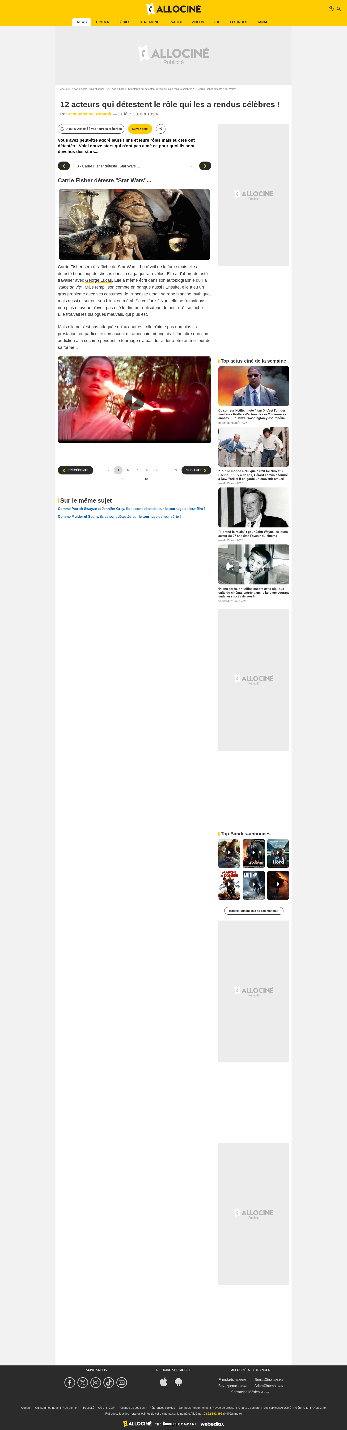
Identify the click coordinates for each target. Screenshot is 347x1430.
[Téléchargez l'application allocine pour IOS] (166, 1381)
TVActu (175, 22)
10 (122, 479)
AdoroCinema (265, 1386)
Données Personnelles (193, 1407)
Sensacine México (245, 1392)
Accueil (64, 89)
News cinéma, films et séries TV (90, 89)
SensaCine (263, 1379)
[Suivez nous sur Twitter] (83, 1382)
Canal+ (263, 22)
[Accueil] (173, 9)
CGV (112, 1407)
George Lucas (98, 280)
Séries (124, 22)
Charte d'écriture (249, 1407)
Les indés (238, 22)
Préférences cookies (162, 1407)
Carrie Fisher (70, 266)
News (82, 22)
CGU (101, 1407)
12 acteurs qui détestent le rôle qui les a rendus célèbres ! (161, 89)
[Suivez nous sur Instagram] (96, 1382)
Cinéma (102, 22)
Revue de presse (223, 1407)
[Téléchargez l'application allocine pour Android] (181, 1381)
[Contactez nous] (122, 1382)
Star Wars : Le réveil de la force (147, 266)
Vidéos (198, 22)
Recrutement (71, 1407)
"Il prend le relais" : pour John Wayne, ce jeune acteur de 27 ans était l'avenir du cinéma (253, 533)
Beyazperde (227, 1386)
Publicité (88, 1407)
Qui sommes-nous (47, 1407)
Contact (26, 1407)
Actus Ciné (118, 89)
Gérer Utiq (302, 1407)
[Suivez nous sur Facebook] (70, 1382)
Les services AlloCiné (277, 1407)
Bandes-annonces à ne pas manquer (254, 910)
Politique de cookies (132, 1407)
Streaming (150, 22)
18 (146, 479)
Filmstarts (226, 1379)
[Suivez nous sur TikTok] (109, 1382)
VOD (216, 22)
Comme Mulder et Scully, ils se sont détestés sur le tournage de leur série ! (119, 516)
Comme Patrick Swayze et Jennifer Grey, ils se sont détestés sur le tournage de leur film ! (131, 509)
